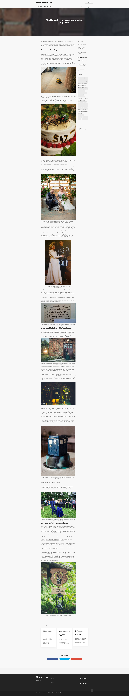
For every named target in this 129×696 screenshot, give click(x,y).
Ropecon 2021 (85, 107)
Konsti (82, 89)
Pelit (45, 6)
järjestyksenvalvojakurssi (82, 85)
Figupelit (84, 81)
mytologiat (79, 96)
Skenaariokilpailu (80, 115)
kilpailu (86, 87)
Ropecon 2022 (80, 111)
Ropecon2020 (80, 107)
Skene (41, 6)
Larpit (79, 94)
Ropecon (37, 6)
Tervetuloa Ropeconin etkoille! (83, 69)
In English (49, 6)
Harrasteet (79, 83)
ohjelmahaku (80, 98)
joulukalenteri (84, 83)
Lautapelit (82, 94)
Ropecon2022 (85, 109)
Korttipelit (85, 89)
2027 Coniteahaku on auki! (82, 60)
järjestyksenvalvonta (81, 87)
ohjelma (83, 96)
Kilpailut (79, 89)
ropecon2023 (85, 111)
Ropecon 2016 (84, 102)
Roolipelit (79, 100)
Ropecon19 (80, 102)
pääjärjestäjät (85, 98)
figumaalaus (80, 81)
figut (87, 81)
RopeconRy (80, 113)
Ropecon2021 (80, 109)
